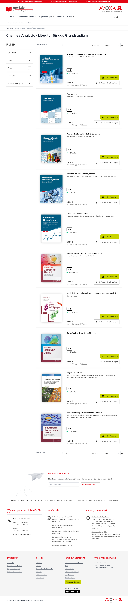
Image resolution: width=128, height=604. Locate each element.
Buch (69, 70)
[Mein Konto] (117, 17)
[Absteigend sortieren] (122, 45)
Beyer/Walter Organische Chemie (81, 333)
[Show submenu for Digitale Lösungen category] (53, 17)
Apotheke (10, 17)
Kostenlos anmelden (89, 484)
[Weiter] (74, 45)
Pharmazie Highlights (99, 532)
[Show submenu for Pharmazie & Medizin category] (35, 17)
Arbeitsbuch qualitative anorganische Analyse (86, 54)
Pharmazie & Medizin (26, 17)
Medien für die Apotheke (100, 517)
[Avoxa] (110, 9)
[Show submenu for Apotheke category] (15, 17)
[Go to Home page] (19, 9)
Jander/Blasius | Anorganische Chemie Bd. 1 (85, 253)
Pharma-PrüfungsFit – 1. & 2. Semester (83, 134)
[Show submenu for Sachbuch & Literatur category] (73, 17)
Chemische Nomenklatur (77, 213)
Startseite (10, 28)
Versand (84, 85)
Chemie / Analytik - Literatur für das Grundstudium (30, 28)
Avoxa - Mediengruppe (102, 565)
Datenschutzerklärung (111, 500)
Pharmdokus (72, 94)
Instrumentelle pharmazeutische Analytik (84, 412)
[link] (62, 45)
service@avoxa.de (24, 534)
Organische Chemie (75, 373)
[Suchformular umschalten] (114, 17)
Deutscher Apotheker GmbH (103, 567)
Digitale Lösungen (45, 17)
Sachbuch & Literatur (64, 17)
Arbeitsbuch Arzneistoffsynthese (81, 174)
